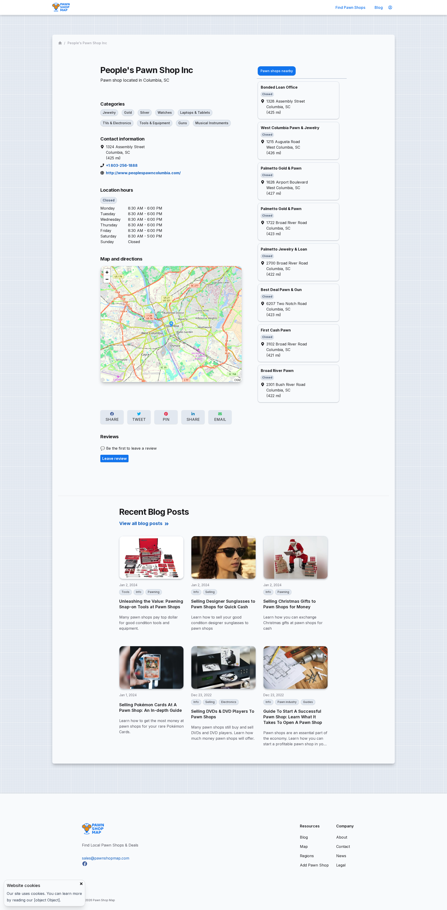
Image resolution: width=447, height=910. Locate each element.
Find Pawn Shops (350, 7)
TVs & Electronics (117, 123)
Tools (125, 592)
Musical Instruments (211, 123)
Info (138, 592)
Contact (343, 846)
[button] (171, 324)
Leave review (114, 458)
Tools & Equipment (154, 123)
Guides (308, 702)
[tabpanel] (302, 241)
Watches (165, 112)
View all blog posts (141, 523)
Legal (340, 865)
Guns (182, 123)
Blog (379, 7)
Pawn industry (287, 702)
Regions (307, 855)
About (341, 837)
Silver (144, 112)
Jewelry (109, 112)
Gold (128, 112)
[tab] (277, 71)
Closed (109, 200)
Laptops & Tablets (195, 112)
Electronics (228, 702)
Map (304, 846)
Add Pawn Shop (314, 865)
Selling (210, 592)
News (341, 855)
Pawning (153, 592)
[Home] (60, 43)
